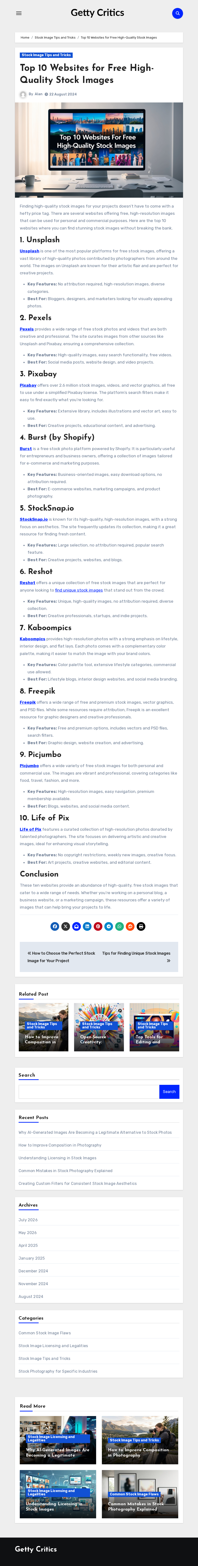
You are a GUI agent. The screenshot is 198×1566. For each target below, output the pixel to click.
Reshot (27, 582)
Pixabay (28, 385)
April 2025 (28, 1245)
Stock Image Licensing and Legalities (53, 1345)
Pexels (27, 329)
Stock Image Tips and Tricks (46, 55)
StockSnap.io (34, 519)
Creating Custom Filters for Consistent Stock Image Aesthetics (78, 1183)
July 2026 (28, 1220)
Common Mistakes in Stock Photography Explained (66, 1170)
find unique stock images (79, 590)
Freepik (28, 702)
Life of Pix (30, 829)
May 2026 (28, 1232)
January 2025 (32, 1258)
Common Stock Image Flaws (45, 1333)
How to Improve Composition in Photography (41, 1042)
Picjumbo (29, 765)
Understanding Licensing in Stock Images (57, 1158)
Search (27, 1075)
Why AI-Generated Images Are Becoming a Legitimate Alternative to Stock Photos (95, 1132)
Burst (26, 448)
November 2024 (33, 1284)
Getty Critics (97, 13)
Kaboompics (32, 638)
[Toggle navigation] (19, 13)
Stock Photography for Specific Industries (58, 1371)
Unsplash (29, 251)
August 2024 (31, 1296)
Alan (38, 94)
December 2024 (33, 1271)
